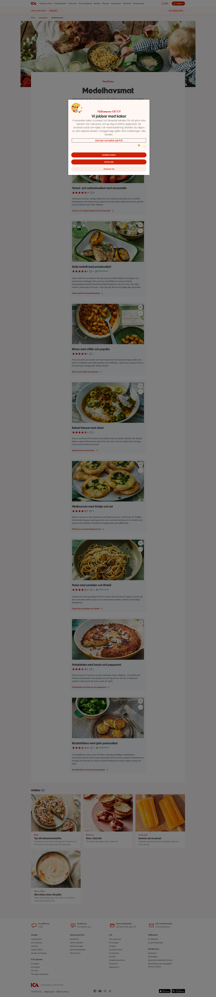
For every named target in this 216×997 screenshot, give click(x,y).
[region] (109, 137)
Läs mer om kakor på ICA (109, 140)
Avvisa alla (109, 162)
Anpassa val (109, 169)
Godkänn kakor (109, 155)
